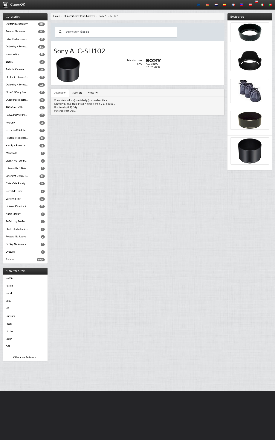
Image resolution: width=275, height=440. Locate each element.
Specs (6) (77, 93)
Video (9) (92, 93)
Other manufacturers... (25, 357)
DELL (9, 346)
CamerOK (16, 4)
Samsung (10, 316)
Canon (9, 278)
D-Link (9, 331)
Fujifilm (9, 286)
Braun (9, 339)
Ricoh (9, 324)
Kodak (9, 293)
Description (60, 93)
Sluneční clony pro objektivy (79, 16)
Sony (8, 301)
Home (56, 16)
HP (7, 308)
